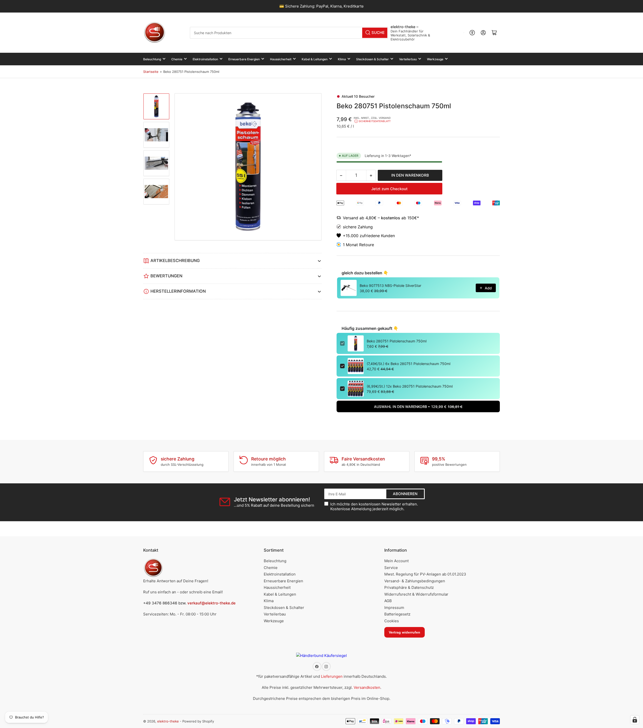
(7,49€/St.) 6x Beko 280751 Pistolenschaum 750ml (408, 363)
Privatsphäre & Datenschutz (409, 587)
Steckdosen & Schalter (372, 59)
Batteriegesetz (397, 614)
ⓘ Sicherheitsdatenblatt (372, 121)
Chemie (176, 59)
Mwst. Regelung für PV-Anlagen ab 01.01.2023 (425, 574)
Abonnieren (405, 493)
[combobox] (289, 33)
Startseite (150, 72)
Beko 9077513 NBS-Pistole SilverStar (390, 285)
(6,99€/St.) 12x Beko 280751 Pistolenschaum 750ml (410, 386)
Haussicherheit (280, 59)
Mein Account (396, 560)
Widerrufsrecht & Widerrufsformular (416, 594)
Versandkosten (367, 687)
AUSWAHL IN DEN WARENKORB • (418, 406)
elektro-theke (168, 721)
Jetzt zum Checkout (389, 188)
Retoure (366, 244)
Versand (351, 217)
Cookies (391, 620)
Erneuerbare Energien (244, 59)
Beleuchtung (152, 59)
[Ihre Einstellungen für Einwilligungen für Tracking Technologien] (634, 719)
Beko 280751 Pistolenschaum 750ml (396, 341)
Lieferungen (332, 676)
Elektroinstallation (205, 59)
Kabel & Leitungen (315, 59)
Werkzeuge (435, 59)
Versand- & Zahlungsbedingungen (414, 581)
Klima (342, 59)
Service (391, 567)
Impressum (394, 607)
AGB (388, 600)
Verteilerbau (408, 59)
